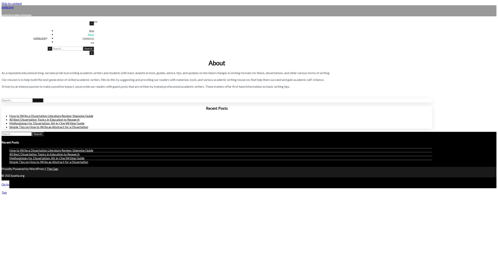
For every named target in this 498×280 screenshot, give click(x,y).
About (91, 34)
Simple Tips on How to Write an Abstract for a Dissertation (48, 127)
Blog (91, 30)
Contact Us (88, 38)
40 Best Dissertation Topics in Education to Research (44, 119)
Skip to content (12, 3)
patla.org (40, 38)
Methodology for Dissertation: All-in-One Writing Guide (46, 123)
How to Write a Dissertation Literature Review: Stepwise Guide (51, 116)
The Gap (52, 169)
